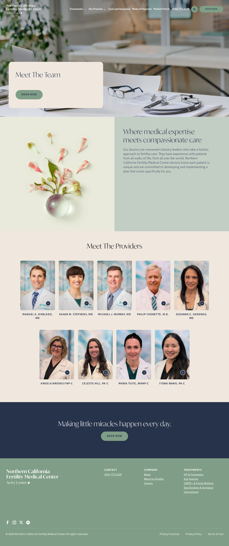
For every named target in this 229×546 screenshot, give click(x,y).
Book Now (211, 9)
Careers (148, 483)
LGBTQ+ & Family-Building (198, 483)
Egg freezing (191, 479)
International (191, 492)
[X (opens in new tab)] (21, 522)
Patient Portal (161, 9)
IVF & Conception (193, 475)
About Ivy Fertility (154, 479)
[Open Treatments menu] (85, 9)
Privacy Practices (169, 534)
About (147, 475)
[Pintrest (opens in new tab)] (28, 522)
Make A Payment (142, 9)
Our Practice (96, 9)
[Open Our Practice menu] (105, 9)
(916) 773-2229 (180, 9)
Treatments (76, 9)
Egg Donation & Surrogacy (198, 488)
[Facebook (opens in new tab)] (7, 522)
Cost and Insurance (119, 9)
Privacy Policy (194, 534)
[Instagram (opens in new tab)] (14, 522)
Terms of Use (215, 534)
